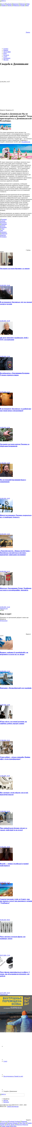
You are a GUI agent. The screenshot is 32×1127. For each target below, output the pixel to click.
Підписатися (3, 620)
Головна (5, 48)
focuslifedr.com (26, 142)
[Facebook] (8, 4)
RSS (15, 1126)
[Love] (2, 4)
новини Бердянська (13, 1106)
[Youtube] (3, 5)
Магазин (5, 59)
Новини (5, 50)
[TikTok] (9, 5)
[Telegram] (22, 4)
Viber (24, 1123)
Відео (5, 53)
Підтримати (6, 58)
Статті (5, 56)
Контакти (6, 1102)
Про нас (5, 1100)
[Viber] (27, 4)
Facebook (17, 1121)
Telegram (15, 1123)
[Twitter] (22, 5)
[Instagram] (15, 4)
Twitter (7, 1126)
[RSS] (27, 5)
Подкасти (6, 55)
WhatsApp (25, 1124)
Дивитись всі (4, 608)
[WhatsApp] (15, 5)
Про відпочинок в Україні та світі (13, 1076)
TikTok (12, 1124)
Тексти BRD (7, 52)
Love (6, 1121)
